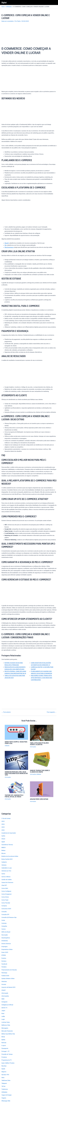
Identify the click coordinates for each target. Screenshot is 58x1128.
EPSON (4, 955)
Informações (33, 746)
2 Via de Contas (6, 818)
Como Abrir (5, 888)
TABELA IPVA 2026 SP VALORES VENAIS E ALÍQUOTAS (39, 743)
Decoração (5, 935)
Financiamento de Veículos (9, 970)
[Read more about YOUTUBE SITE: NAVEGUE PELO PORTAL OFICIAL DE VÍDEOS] (16, 787)
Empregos (4, 946)
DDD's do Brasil (6, 932)
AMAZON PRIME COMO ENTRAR (39, 799)
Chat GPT (4, 885)
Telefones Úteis (6, 1080)
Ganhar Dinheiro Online (8, 978)
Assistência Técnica (7, 844)
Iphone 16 (4, 1007)
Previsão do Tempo (7, 1054)
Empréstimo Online (7, 949)
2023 (3, 821)
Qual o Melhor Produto (8, 1063)
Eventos (4, 958)
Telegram (4, 1083)
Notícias (4, 1042)
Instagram (4, 1002)
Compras (4, 905)
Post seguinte (51, 712)
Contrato (4, 923)
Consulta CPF (5, 914)
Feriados (4, 967)
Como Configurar (6, 891)
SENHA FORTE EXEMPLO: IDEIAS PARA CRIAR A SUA (16, 742)
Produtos (4, 1057)
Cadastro (4, 862)
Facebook (4, 964)
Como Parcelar (6, 903)
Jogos (3, 1010)
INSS (3, 999)
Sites (3, 1077)
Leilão (3, 1016)
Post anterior (6, 712)
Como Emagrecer (7, 894)
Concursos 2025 (6, 908)
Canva (3, 873)
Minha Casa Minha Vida (8, 1034)
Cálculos (4, 865)
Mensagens (5, 1028)
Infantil (3, 990)
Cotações (4, 926)
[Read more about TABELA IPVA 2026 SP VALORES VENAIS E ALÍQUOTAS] (41, 732)
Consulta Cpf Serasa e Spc (9, 917)
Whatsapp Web (6, 1101)
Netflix (3, 1039)
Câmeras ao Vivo (6, 871)
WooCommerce (9, 247)
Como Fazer (5, 900)
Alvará (3, 839)
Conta (3, 920)
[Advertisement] (29, 35)
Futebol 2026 (5, 975)
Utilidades (7, 745)
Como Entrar (5, 897)
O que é (4, 1045)
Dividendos (5, 940)
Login (3, 1019)
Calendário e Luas (7, 868)
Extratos (4, 961)
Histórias (4, 981)
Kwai (3, 1013)
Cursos (4, 929)
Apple (3, 841)
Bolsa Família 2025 (7, 859)
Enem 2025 (5, 952)
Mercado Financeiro (7, 1031)
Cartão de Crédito (7, 879)
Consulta (4, 911)
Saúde (3, 1069)
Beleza (3, 850)
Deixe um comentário (8, 21)
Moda (3, 1036)
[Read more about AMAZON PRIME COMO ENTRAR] (41, 789)
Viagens (4, 1098)
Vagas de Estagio (7, 1095)
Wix (6, 245)
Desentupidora (6, 938)
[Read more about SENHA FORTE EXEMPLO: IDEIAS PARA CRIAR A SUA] (16, 732)
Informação (5, 993)
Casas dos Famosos (7, 882)
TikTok (3, 1086)
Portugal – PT (5, 1051)
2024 (3, 824)
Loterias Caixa (6, 1022)
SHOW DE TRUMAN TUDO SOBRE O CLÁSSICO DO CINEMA (40, 771)
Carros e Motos (6, 876)
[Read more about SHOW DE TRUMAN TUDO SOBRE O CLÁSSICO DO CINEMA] (41, 759)
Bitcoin (4, 853)
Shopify (7, 243)
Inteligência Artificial (7, 1005)
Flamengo (4, 972)
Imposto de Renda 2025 (8, 987)
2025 (3, 827)
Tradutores (5, 1089)
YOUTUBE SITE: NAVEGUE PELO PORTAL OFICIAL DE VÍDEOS (14, 796)
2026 (3, 830)
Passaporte (5, 1048)
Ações (3, 836)
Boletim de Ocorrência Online (10, 856)
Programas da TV (7, 1060)
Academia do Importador (9, 833)
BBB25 (4, 847)
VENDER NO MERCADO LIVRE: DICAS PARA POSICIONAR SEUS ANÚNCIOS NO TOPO (16, 773)
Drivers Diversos (6, 943)
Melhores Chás (6, 1025)
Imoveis (4, 984)
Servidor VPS (5, 1074)
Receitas (4, 1066)
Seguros (4, 1071)
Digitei (4, 2)
